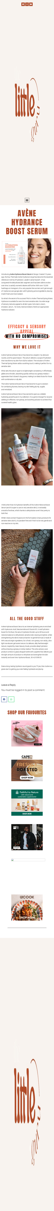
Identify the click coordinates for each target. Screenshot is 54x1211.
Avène (3, 355)
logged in (19, 690)
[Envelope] (31, 4)
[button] (27, 200)
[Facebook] (23, 4)
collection (25, 397)
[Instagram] (27, 4)
